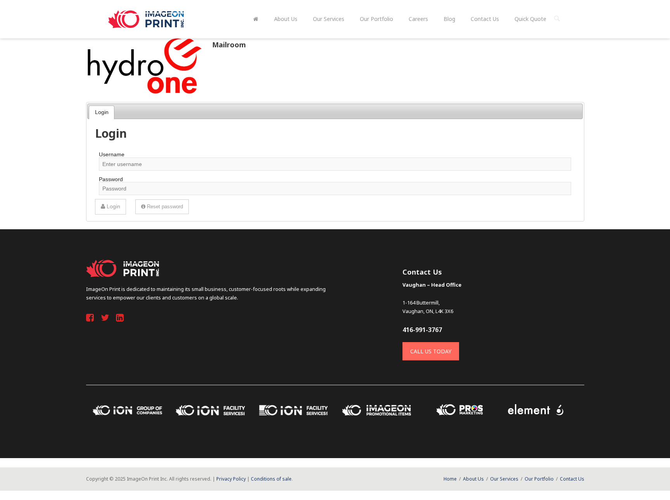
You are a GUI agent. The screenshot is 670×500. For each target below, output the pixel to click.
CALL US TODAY (430, 351)
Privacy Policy (231, 479)
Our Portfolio (539, 479)
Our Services (504, 479)
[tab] (101, 112)
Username (111, 154)
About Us (473, 479)
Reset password (164, 206)
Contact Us (572, 479)
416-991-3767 (422, 329)
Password (111, 179)
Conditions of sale (271, 479)
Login (102, 112)
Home (450, 479)
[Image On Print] (147, 19)
